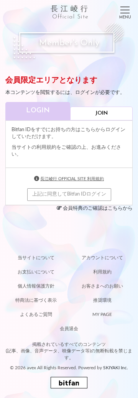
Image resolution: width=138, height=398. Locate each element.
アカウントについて (102, 257)
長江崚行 (70, 12)
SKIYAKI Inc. (115, 367)
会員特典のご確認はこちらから (98, 208)
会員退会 (69, 328)
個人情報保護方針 (36, 286)
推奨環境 (102, 300)
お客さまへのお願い (102, 286)
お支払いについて (36, 272)
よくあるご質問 (36, 314)
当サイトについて (36, 257)
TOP (69, 242)
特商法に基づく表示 (36, 300)
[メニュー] (125, 11)
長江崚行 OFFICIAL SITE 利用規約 (72, 179)
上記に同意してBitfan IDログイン (69, 194)
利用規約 (102, 272)
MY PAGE (102, 314)
